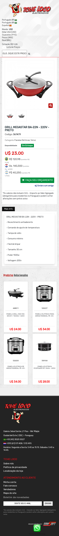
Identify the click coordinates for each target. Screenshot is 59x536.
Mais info (8, 209)
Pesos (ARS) (7, 37)
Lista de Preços (13, 47)
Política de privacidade (15, 467)
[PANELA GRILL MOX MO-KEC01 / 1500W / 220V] (16, 293)
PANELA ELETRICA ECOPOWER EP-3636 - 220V (44, 367)
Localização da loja (13, 471)
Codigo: (9, 134)
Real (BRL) (6, 40)
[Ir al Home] (30, 10)
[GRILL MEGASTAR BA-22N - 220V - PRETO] (10, 116)
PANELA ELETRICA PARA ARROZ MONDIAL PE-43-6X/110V (44, 316)
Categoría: (9, 140)
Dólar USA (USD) (9, 32)
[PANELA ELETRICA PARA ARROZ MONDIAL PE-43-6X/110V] (44, 293)
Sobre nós (8, 463)
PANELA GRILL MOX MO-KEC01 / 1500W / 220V (15, 315)
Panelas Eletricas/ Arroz (25, 140)
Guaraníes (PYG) (9, 35)
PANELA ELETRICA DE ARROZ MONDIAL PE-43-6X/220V (15, 368)
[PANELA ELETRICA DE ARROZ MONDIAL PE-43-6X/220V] (16, 346)
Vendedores (9, 489)
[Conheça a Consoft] (49, 523)
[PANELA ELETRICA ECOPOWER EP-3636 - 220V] (44, 346)
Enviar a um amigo (45, 186)
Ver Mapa (34, 431)
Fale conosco (10, 485)
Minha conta (9, 482)
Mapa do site (9, 493)
